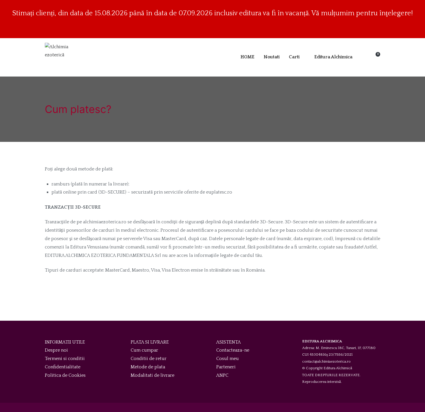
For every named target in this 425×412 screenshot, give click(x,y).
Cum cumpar (144, 350)
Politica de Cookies (65, 375)
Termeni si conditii (65, 358)
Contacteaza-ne (232, 350)
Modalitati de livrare (152, 375)
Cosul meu (227, 358)
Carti (294, 57)
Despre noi (56, 350)
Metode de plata (148, 367)
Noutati (272, 57)
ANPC (222, 375)
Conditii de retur (149, 358)
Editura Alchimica (333, 57)
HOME (247, 57)
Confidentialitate (62, 367)
